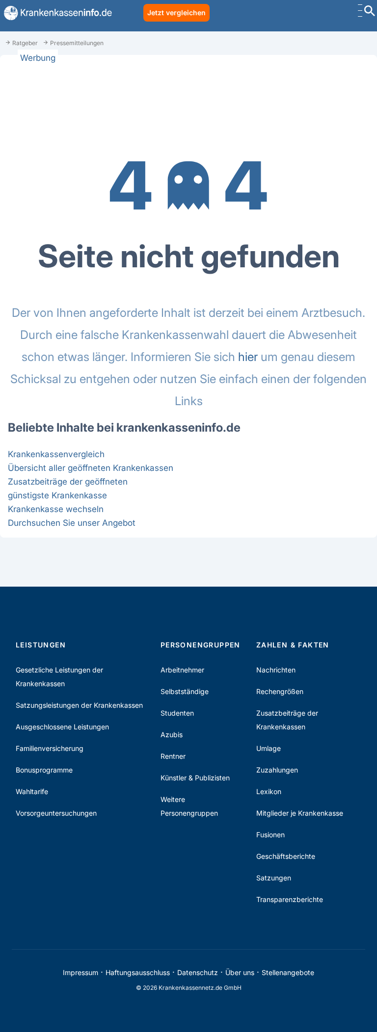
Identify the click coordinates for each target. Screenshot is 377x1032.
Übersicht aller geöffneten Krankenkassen (90, 468)
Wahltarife (32, 791)
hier (248, 357)
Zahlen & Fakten (292, 645)
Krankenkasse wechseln (56, 509)
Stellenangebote (288, 972)
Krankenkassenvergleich (56, 454)
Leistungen (41, 645)
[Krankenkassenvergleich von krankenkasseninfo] (56, 13)
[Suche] (369, 12)
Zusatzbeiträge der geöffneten (68, 481)
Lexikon (268, 791)
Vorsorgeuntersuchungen (56, 813)
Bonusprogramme (44, 770)
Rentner (173, 756)
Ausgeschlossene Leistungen (62, 726)
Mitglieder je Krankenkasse (299, 813)
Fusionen (270, 834)
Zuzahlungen (277, 770)
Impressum (80, 972)
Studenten (177, 713)
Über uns (239, 972)
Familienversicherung (49, 748)
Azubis (172, 734)
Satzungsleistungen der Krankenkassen (79, 705)
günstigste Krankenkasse (57, 495)
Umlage (268, 748)
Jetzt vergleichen (176, 12)
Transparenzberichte (289, 899)
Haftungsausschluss (138, 972)
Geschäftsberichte (285, 856)
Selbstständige (185, 691)
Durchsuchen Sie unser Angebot (71, 522)
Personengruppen (201, 645)
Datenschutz (197, 972)
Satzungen (273, 878)
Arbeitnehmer (182, 670)
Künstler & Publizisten (195, 778)
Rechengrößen (279, 691)
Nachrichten (276, 670)
